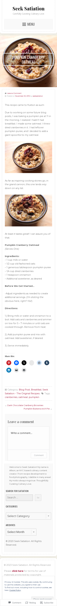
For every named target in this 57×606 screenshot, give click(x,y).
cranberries (11, 397)
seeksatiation (38, 96)
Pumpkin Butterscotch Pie (37, 408)
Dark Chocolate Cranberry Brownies (25, 405)
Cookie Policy (15, 590)
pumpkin (34, 397)
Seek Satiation (28, 8)
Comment (39, 455)
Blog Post (24, 389)
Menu (31, 24)
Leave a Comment (14, 93)
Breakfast (36, 389)
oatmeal (23, 397)
